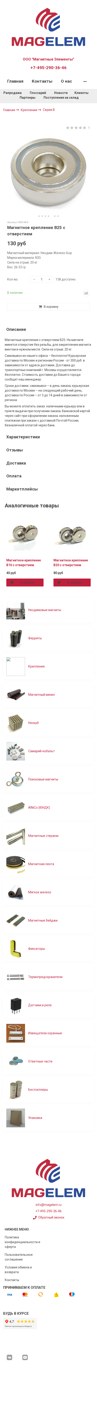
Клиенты (81, 93)
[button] (39, 216)
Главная (15, 81)
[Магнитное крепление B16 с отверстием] (25, 536)
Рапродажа (12, 93)
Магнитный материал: (24, 253)
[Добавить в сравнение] (86, 293)
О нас (66, 81)
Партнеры (27, 97)
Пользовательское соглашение (19, 1257)
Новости (61, 93)
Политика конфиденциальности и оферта (22, 1242)
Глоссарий (38, 93)
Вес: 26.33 (14, 267)
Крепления (29, 110)
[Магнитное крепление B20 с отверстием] (72, 536)
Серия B (49, 110)
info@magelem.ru (49, 1205)
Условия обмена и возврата (18, 1270)
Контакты (42, 81)
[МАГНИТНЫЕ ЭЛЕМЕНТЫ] (48, 26)
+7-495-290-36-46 (48, 67)
